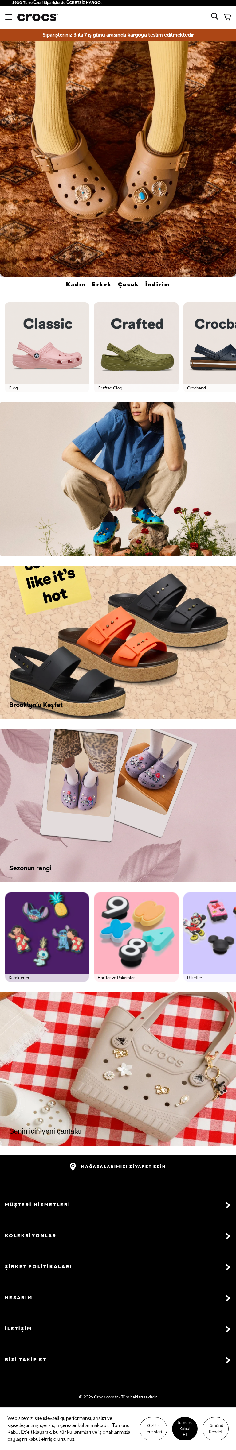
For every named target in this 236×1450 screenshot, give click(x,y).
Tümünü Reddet (215, 1429)
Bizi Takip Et (26, 1360)
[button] (118, 1205)
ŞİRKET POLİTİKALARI (38, 1267)
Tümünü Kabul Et (185, 1429)
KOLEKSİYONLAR (31, 1236)
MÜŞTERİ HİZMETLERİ (38, 1205)
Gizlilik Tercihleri (153, 1429)
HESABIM (19, 1298)
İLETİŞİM (18, 1329)
